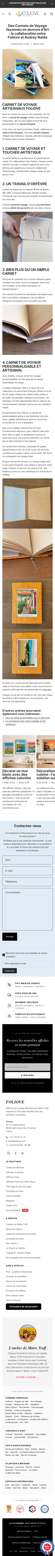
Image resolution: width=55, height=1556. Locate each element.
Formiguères (22, 1419)
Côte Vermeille (37, 1407)
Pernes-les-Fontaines (14, 1449)
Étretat (37, 1467)
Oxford (8, 1488)
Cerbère (8, 1416)
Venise (35, 1485)
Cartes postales (13, 1196)
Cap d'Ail (14, 1452)
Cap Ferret (19, 1467)
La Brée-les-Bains (12, 1473)
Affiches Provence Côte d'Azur (20, 1181)
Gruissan (9, 1434)
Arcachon (9, 1467)
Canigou (8, 1404)
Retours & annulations (16, 1281)
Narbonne (19, 1434)
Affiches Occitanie (14, 1172)
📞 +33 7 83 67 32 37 (16, 1137)
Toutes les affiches (15, 1167)
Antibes (34, 1449)
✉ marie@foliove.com (16, 1141)
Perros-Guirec (21, 1470)
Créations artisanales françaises (21, 1234)
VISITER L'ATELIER (27, 1377)
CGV (36, 1531)
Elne (26, 1422)
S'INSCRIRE (27, 1075)
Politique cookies (40, 1537)
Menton (42, 1449)
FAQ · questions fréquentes (19, 1271)
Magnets (10, 1200)
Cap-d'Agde (41, 1434)
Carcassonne (32, 1437)
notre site (46, 689)
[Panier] (51, 14)
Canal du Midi (19, 1437)
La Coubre (33, 1470)
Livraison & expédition (16, 1276)
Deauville (9, 1470)
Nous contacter (13, 1300)
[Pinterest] (22, 1153)
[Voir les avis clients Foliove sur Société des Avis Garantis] (45, 1509)
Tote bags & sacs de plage (19, 1186)
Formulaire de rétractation (23, 1306)
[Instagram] (8, 1153)
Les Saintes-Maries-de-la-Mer (32, 1452)
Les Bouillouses (11, 1422)
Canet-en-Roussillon (22, 1410)
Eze (6, 1452)
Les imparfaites (16, 1210)
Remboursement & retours (19, 1537)
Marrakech (34, 1488)
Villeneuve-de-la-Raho (30, 1416)
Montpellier (29, 1434)
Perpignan (34, 1404)
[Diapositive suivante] (52, 4)
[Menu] (3, 14)
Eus (21, 1422)
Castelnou (38, 1413)
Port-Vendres (36, 1401)
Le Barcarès (10, 1419)
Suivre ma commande (16, 1286)
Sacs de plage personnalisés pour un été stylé (27, 717)
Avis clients (12, 1243)
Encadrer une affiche (16, 1290)
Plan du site (38, 1543)
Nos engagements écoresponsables (23, 1257)
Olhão (43, 1488)
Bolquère (28, 1413)
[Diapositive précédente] (3, 4)
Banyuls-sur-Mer (21, 1404)
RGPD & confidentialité (21, 1543)
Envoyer (10, 936)
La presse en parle (15, 1238)
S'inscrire (9, 971)
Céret (16, 1416)
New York (17, 1488)
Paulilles (8, 1410)
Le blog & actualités (15, 1248)
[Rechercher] (9, 14)
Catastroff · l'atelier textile (18, 1253)
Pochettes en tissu (14, 1191)
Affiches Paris (12, 1177)
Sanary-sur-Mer (12, 1455)
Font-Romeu (24, 1407)
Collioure (9, 1401)
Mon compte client (15, 1295)
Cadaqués (26, 1485)
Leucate (8, 1437)
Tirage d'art (11, 1205)
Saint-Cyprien (11, 1407)
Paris (7, 1485)
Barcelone (15, 1485)
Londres (42, 1485)
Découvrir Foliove (14, 1229)
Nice (27, 1449)
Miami (25, 1488)
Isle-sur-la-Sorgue (29, 1455)
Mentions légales (24, 1531)
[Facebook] (15, 1153)
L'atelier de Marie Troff (16, 1224)
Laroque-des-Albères (39, 1419)
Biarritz (29, 1467)
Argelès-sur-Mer (22, 1401)
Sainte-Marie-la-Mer (14, 1413)
